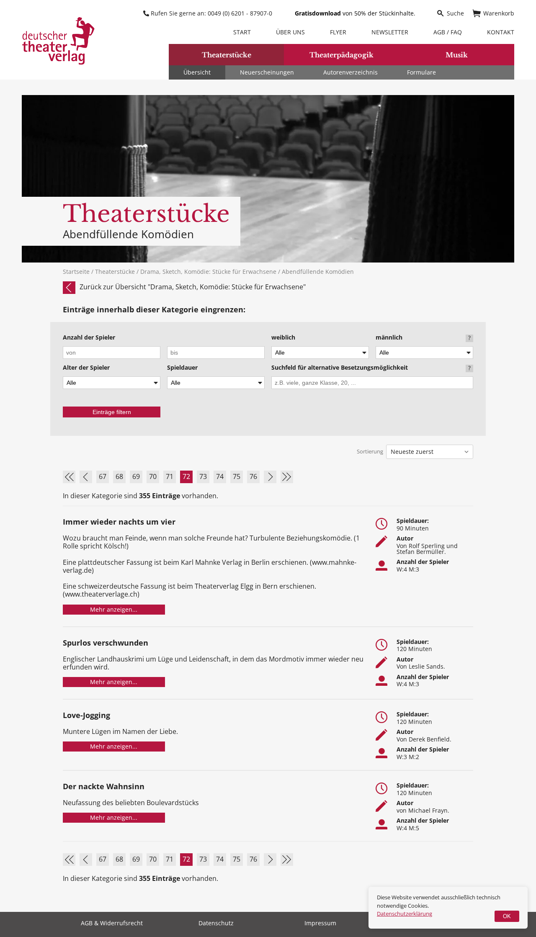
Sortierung (370, 451)
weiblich (283, 338)
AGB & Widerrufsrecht (112, 923)
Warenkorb (498, 13)
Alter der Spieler (86, 368)
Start (242, 32)
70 (153, 476)
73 (203, 476)
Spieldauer (182, 368)
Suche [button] (455, 13)
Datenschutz (216, 923)
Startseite (76, 271)
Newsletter (389, 32)
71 (169, 476)
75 (236, 476)
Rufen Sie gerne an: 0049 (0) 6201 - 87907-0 (211, 13)
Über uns (290, 32)
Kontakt (500, 32)
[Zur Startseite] (58, 41)
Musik (457, 55)
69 (136, 476)
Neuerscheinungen (267, 72)
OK (507, 916)
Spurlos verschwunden (105, 643)
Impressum (320, 923)
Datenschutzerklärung (404, 913)
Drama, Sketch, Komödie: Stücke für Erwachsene (209, 271)
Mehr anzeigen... (113, 609)
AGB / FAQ (447, 32)
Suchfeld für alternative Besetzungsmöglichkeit (339, 368)
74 (220, 476)
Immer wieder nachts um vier (119, 522)
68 (119, 476)
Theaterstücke (226, 55)
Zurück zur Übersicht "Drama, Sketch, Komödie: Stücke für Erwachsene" (193, 286)
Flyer (338, 32)
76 (253, 476)
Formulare (421, 72)
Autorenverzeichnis (350, 72)
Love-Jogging (86, 715)
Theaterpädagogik (341, 55)
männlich (389, 338)
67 (102, 476)
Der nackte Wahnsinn (103, 787)
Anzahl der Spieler (89, 338)
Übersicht (197, 72)
